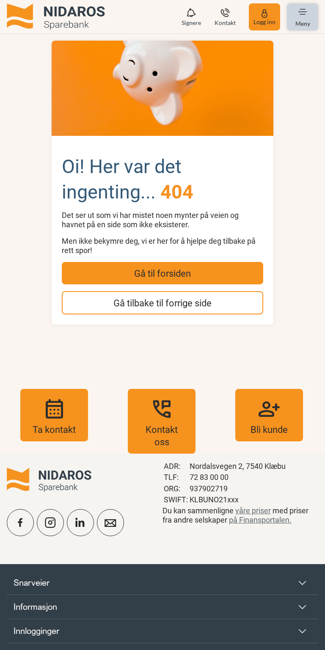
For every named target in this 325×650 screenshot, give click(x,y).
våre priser (253, 510)
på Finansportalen (259, 520)
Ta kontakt (54, 415)
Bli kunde (269, 415)
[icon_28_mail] (110, 522)
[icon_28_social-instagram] (50, 522)
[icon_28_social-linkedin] (80, 522)
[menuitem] (56, 16)
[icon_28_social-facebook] (20, 522)
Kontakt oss (162, 421)
